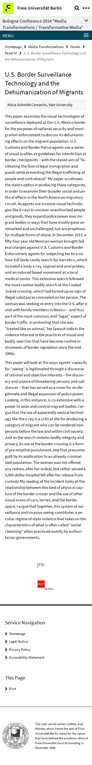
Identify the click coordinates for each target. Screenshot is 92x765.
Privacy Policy (19, 649)
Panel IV (11, 53)
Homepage (13, 46)
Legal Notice (18, 641)
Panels (75, 46)
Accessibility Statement (26, 657)
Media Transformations (46, 46)
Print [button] (12, 688)
